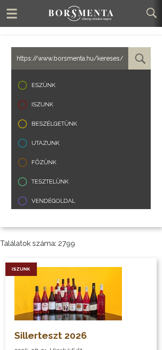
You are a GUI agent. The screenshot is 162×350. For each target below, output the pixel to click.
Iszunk (42, 104)
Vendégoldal (53, 200)
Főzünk (44, 162)
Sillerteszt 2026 (50, 335)
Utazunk (45, 143)
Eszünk (43, 85)
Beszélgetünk (54, 123)
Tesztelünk (50, 181)
